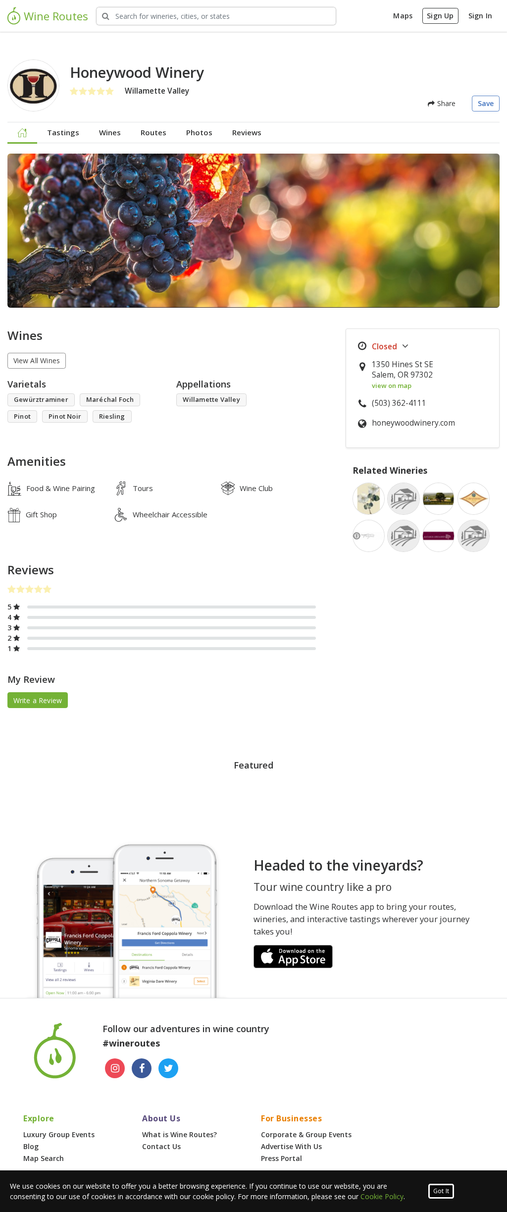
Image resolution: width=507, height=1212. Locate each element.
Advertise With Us (291, 1146)
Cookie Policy (382, 1196)
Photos (199, 132)
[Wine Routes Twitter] (168, 1068)
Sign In (480, 15)
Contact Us (161, 1146)
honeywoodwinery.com (413, 423)
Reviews (246, 132)
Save (486, 103)
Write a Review (37, 700)
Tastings (63, 132)
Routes (153, 132)
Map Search (43, 1158)
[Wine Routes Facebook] (142, 1068)
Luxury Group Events (59, 1134)
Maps (402, 15)
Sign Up (440, 15)
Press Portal (281, 1158)
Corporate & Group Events (306, 1134)
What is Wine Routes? (179, 1134)
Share (445, 103)
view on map (391, 385)
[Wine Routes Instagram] (115, 1068)
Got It (441, 1191)
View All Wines (36, 360)
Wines (110, 132)
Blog (31, 1146)
